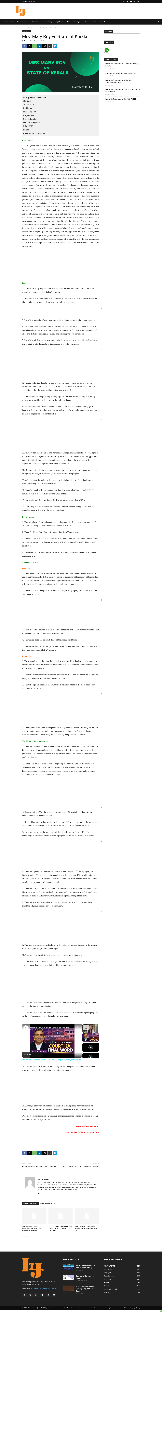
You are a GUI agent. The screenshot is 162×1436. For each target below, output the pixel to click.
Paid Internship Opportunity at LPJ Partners (121, 73)
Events (94, 22)
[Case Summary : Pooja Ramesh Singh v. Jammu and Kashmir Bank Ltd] (87, 1216)
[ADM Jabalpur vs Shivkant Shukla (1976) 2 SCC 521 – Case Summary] (68, 1288)
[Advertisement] (62, 793)
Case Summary (47, 22)
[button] (159, 22)
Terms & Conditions (122, 1308)
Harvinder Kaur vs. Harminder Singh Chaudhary (39, 1167)
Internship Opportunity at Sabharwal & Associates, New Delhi (118, 81)
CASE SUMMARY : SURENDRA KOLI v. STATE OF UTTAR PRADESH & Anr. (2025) (60, 1228)
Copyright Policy (135, 1308)
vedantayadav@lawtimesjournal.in (43, 1289)
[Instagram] (123, 1)
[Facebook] (120, 1)
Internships (76, 22)
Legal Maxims (59, 22)
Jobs (68, 22)
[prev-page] (23, 1235)
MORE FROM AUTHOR (47, 1203)
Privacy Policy (109, 1308)
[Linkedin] (127, 1)
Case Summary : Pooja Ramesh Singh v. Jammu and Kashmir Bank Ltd (86, 1228)
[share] (78, 1027)
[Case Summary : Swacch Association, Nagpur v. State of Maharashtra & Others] (34, 1216)
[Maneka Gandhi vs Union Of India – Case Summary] (68, 1267)
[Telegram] (131, 1)
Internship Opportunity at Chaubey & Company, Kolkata (121, 65)
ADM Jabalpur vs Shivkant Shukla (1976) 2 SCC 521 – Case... (85, 1289)
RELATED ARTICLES (30, 1203)
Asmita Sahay (28, 41)
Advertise (100, 1308)
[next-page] (27, 1235)
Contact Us (92, 1308)
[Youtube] (138, 1)
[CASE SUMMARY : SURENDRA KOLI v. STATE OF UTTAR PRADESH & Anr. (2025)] (60, 1216)
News (12, 22)
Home (6, 22)
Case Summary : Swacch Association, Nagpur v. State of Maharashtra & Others (32, 1228)
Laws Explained (22, 22)
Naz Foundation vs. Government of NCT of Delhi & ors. (81, 1168)
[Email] (44, 46)
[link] (25, 1027)
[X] (134, 1)
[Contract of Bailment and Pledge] (68, 1277)
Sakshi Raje (93, 1132)
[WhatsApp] (34, 46)
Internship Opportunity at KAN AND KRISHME (121, 99)
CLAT (85, 22)
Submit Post (102, 22)
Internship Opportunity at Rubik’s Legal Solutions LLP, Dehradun (122, 90)
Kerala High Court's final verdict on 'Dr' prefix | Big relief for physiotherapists (51, 1027)
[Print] (49, 46)
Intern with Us (82, 1308)
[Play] (90, 1047)
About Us (66, 1308)
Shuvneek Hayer (91, 1126)
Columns (35, 22)
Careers (73, 1308)
